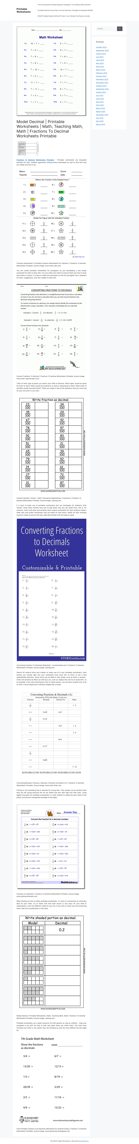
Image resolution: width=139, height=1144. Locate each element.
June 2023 (100, 60)
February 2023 (101, 73)
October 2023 (101, 47)
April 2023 (100, 66)
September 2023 (102, 50)
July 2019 (99, 118)
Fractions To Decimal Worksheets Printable (35, 160)
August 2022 (101, 92)
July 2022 (99, 95)
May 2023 (100, 63)
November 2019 (102, 115)
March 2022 (100, 108)
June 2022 (100, 99)
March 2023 (100, 70)
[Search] (119, 28)
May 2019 (99, 121)
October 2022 (101, 86)
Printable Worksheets (24, 10)
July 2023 (99, 57)
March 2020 (100, 111)
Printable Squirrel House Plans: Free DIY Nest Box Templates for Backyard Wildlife (65, 10)
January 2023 (101, 76)
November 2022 (102, 83)
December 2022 (102, 79)
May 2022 (100, 102)
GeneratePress (83, 1141)
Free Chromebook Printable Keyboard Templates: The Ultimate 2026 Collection (64, 5)
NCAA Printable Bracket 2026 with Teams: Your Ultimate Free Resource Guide (64, 16)
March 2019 (100, 124)
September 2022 (102, 89)
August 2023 (101, 54)
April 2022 (100, 105)
